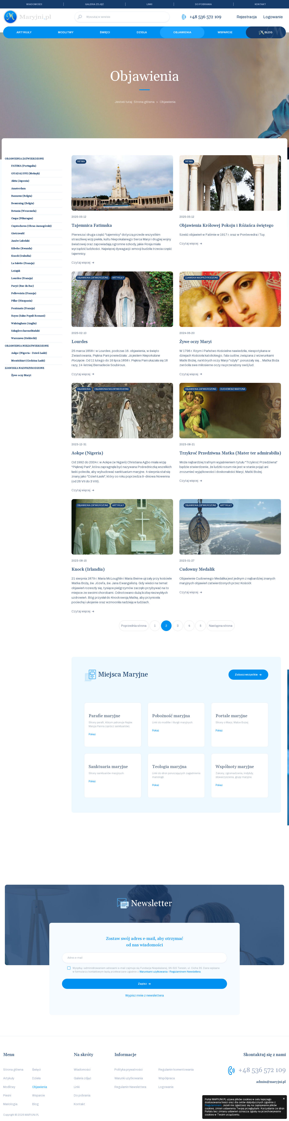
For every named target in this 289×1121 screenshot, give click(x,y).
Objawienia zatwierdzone (24, 158)
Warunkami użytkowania (153, 971)
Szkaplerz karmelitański (25, 330)
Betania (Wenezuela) (23, 211)
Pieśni (7, 1095)
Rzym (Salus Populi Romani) (28, 315)
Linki (149, 4)
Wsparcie (225, 32)
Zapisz (142, 983)
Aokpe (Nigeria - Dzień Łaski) (29, 353)
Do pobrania (203, 4)
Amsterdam (18, 188)
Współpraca (166, 1078)
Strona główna (13, 1069)
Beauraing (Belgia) (22, 203)
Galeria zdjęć (94, 4)
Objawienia (182, 32)
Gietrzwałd (17, 233)
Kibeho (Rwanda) (21, 248)
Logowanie (273, 17)
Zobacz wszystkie (246, 674)
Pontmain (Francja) (23, 308)
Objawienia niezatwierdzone (27, 345)
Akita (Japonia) (20, 181)
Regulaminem (213, 1105)
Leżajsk (15, 271)
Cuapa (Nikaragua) (22, 218)
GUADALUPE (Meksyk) (25, 173)
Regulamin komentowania (176, 1069)
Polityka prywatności (128, 1069)
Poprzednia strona (133, 625)
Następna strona (220, 625)
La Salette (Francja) (22, 263)
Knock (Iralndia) (21, 255)
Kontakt (260, 4)
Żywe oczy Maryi (21, 375)
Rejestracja (247, 17)
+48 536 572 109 (262, 1070)
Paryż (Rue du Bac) (22, 286)
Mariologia (10, 1104)
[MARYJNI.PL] (27, 16)
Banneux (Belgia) (21, 196)
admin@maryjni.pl (271, 1082)
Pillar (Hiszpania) (21, 300)
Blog (268, 32)
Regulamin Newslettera (130, 1087)
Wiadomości (34, 4)
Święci (105, 32)
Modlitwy (65, 32)
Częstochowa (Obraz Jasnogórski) (31, 226)
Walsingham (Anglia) (24, 323)
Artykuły (24, 32)
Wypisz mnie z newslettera (144, 995)
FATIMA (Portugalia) (23, 165)
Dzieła (142, 32)
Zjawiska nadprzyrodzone (24, 368)
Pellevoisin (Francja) (23, 293)
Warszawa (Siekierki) (24, 338)
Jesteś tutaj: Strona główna (134, 102)
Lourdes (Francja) (22, 278)
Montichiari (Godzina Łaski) (28, 360)
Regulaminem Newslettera (185, 971)
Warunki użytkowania (128, 1078)
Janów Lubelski (20, 240)
